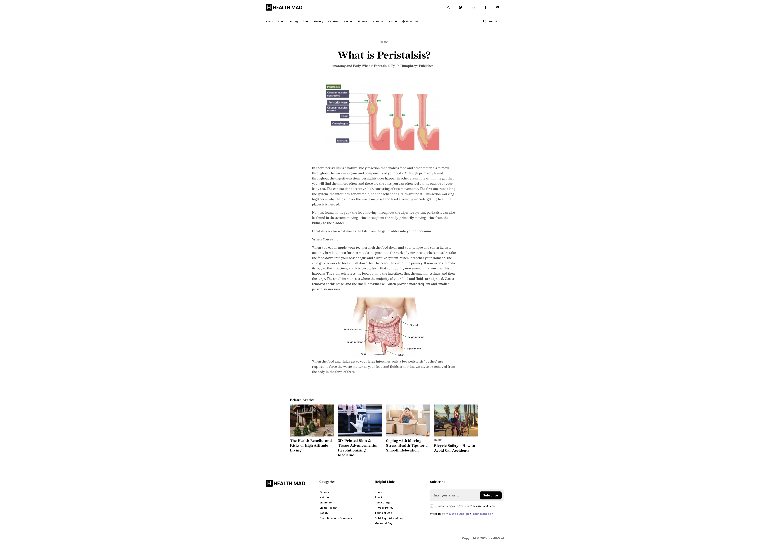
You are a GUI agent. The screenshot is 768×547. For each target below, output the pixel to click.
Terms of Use (383, 512)
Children (333, 21)
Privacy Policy (384, 507)
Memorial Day (383, 523)
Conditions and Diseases (335, 518)
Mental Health (328, 507)
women (348, 21)
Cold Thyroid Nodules (389, 518)
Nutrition (378, 21)
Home (269, 21)
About (281, 21)
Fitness (363, 21)
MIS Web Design (457, 513)
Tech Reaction (482, 513)
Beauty (318, 21)
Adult (306, 21)
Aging (294, 21)
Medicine (325, 502)
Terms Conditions (482, 506)
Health (392, 21)
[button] (410, 21)
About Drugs (382, 502)
